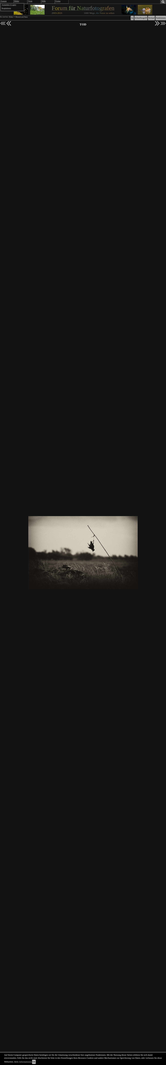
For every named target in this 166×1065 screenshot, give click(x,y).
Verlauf (151, 18)
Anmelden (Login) (9, 5)
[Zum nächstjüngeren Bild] (3, 23)
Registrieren (6, 8)
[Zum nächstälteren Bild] (163, 23)
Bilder (11, 17)
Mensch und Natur (22, 17)
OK (33, 1062)
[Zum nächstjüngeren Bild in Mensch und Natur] (9, 23)
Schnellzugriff (141, 18)
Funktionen (161, 18)
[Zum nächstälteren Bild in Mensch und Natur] (157, 23)
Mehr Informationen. (23, 1062)
